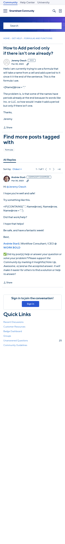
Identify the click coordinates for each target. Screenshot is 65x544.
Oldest (16, 169)
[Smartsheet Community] (21, 11)
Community (10, 2)
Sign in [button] (30, 303)
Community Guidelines (15, 345)
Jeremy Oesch (18, 60)
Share (7, 128)
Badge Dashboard (12, 331)
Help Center (27, 2)
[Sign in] (60, 11)
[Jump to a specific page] (59, 169)
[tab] (9, 160)
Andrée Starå (18, 177)
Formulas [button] (9, 149)
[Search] (54, 11)
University (43, 2)
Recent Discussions (13, 322)
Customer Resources (14, 326)
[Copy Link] (28, 63)
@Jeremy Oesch (16, 187)
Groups (7, 336)
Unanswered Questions (32, 340)
